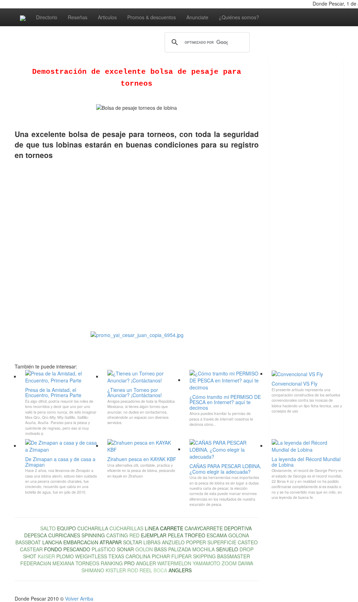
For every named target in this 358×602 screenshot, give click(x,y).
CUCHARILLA (92, 528)
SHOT (29, 556)
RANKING (112, 563)
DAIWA (245, 563)
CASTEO (248, 542)
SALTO (48, 528)
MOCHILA (203, 549)
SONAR (125, 549)
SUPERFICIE (221, 542)
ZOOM (229, 563)
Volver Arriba (79, 598)
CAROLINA (138, 556)
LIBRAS (151, 542)
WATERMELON (174, 563)
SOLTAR (132, 542)
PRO (129, 563)
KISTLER (116, 570)
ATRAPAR (111, 542)
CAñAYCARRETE (204, 528)
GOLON (144, 549)
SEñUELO (227, 549)
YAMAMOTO (206, 563)
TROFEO (195, 535)
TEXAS (116, 556)
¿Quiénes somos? (239, 17)
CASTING (117, 535)
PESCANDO (76, 549)
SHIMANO (92, 570)
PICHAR (161, 556)
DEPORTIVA (238, 528)
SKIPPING (204, 556)
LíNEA (152, 528)
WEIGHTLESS (91, 556)
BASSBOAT (28, 542)
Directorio (46, 17)
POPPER (196, 542)
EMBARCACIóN (80, 542)
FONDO (53, 549)
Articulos (107, 17)
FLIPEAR (181, 556)
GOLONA (238, 535)
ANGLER (146, 563)
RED (134, 535)
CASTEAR (31, 549)
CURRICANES (64, 535)
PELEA (175, 535)
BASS (160, 549)
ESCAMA (217, 535)
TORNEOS (87, 563)
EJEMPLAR (153, 535)
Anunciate (197, 17)
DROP (246, 549)
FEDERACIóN (35, 563)
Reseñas (77, 17)
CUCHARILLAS (126, 528)
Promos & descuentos (151, 17)
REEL (145, 570)
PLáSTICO (103, 549)
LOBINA (30, 528)
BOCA (160, 570)
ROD (132, 570)
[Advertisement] (297, 170)
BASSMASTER (233, 556)
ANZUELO (173, 542)
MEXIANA (63, 563)
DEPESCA (35, 535)
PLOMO (65, 556)
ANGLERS (180, 570)
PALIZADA (179, 549)
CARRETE (171, 528)
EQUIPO (66, 528)
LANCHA (52, 542)
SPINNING (93, 535)
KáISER (46, 556)
